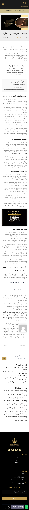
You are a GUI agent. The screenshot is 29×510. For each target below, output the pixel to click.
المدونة (16, 462)
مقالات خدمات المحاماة (21, 420)
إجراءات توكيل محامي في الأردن (18, 375)
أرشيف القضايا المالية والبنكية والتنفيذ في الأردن (15, 411)
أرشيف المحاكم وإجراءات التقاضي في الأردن (15, 414)
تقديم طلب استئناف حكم (18, 87)
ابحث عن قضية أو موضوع (21, 355)
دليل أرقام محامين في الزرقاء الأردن (17, 382)
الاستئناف (19, 114)
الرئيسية (25, 10)
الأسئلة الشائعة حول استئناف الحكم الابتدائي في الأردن (14, 90)
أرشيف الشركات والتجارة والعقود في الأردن (16, 397)
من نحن (16, 464)
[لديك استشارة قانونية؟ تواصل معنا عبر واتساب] (26, 507)
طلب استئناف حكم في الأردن (10, 312)
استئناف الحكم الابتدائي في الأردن (17, 82)
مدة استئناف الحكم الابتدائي (18, 85)
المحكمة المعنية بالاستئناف (18, 84)
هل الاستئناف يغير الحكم (18, 313)
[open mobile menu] (3, 4)
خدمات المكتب (14, 460)
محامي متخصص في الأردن (16, 70)
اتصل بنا (16, 466)
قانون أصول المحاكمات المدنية (19, 153)
